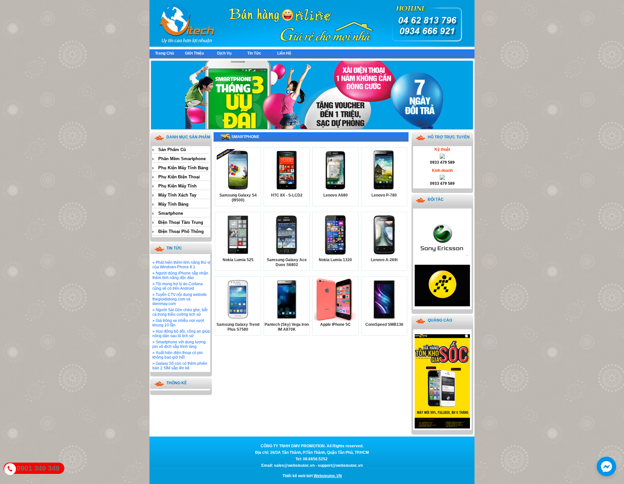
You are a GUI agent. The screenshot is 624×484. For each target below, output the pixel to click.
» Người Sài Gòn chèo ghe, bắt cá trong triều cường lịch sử (179, 312)
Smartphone (170, 213)
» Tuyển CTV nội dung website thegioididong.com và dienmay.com (179, 299)
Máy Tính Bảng (173, 204)
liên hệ (284, 53)
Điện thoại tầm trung (180, 222)
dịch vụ (224, 53)
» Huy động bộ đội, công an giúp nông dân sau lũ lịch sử (181, 333)
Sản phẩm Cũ (172, 149)
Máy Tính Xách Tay (177, 195)
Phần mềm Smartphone (182, 158)
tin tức (254, 53)
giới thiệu (194, 53)
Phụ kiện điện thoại (179, 176)
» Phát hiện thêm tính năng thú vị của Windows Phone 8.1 (181, 264)
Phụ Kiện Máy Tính (177, 186)
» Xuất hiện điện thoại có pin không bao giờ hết (177, 355)
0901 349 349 (38, 468)
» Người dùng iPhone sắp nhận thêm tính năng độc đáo (180, 275)
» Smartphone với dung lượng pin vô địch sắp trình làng (179, 344)
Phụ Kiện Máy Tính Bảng (183, 167)
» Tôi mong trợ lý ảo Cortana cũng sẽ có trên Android (177, 286)
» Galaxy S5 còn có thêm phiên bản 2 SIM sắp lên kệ (179, 365)
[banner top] (312, 45)
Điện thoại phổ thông (181, 231)
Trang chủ (164, 53)
